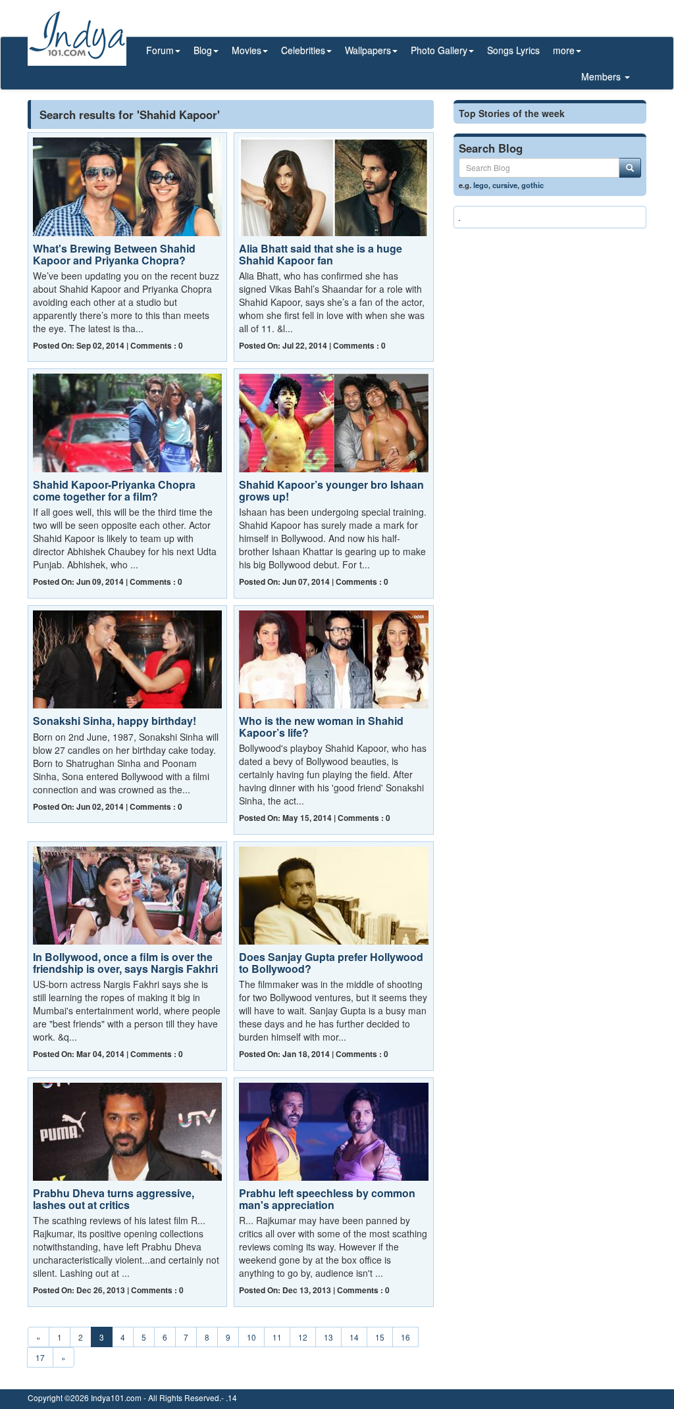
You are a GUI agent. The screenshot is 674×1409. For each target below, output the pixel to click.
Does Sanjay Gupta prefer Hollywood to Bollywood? (331, 962)
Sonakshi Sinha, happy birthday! (114, 720)
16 (405, 1337)
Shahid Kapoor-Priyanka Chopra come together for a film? (114, 490)
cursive (504, 185)
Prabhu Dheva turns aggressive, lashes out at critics (113, 1198)
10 (251, 1337)
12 (302, 1337)
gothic (532, 185)
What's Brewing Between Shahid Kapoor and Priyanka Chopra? (114, 254)
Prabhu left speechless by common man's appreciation (327, 1198)
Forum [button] (160, 50)
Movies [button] (246, 50)
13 (328, 1337)
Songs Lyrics (513, 50)
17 (40, 1357)
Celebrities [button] (303, 50)
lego (480, 185)
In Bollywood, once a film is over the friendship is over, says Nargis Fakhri (125, 962)
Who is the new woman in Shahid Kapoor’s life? (321, 726)
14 (354, 1337)
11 (277, 1337)
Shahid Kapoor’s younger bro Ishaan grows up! (331, 490)
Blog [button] (203, 50)
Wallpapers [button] (368, 50)
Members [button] (602, 76)
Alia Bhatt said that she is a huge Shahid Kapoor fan (320, 254)
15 (379, 1337)
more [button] (564, 50)
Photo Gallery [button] (439, 50)
